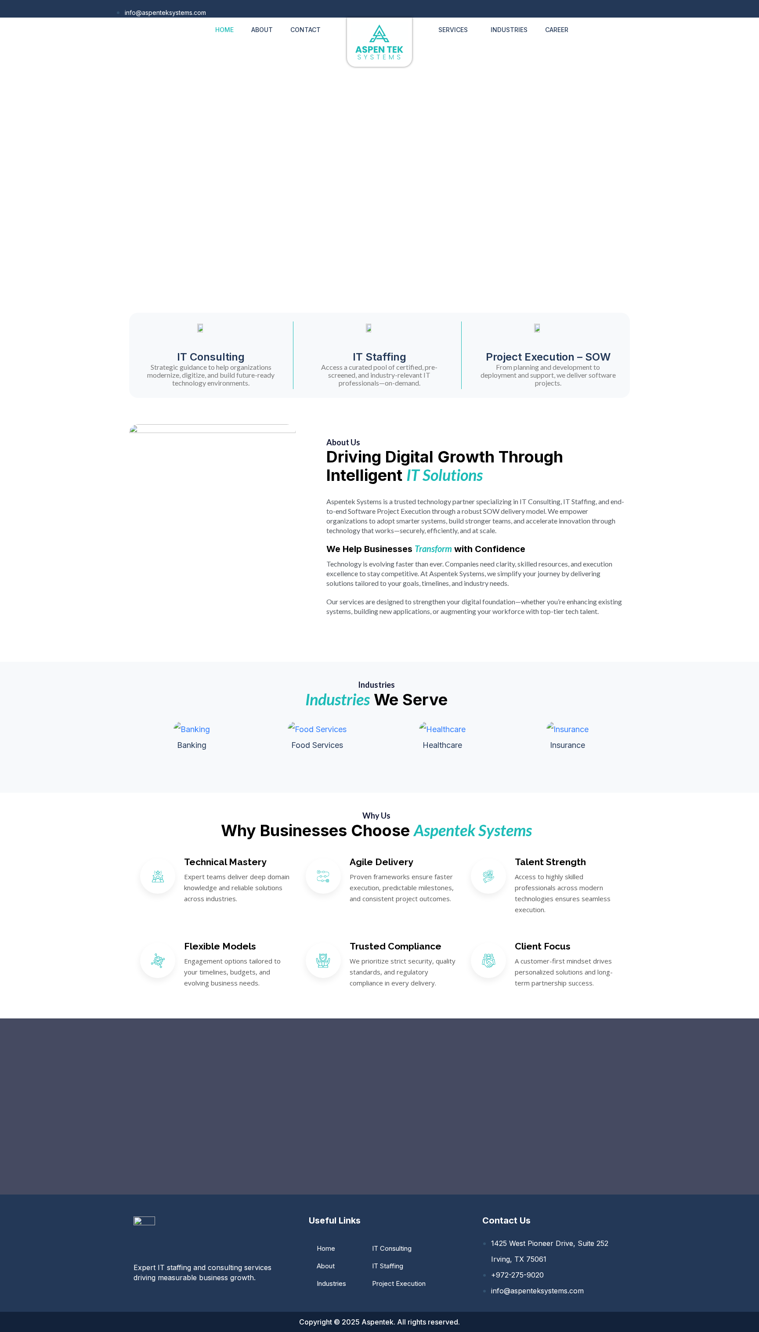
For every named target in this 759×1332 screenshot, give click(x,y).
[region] (379, 188)
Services (453, 29)
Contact (305, 29)
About (262, 29)
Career (556, 29)
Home (224, 29)
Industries (509, 29)
